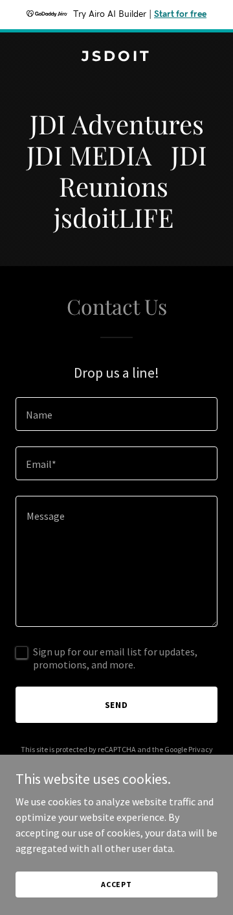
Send (117, 705)
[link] (116, 57)
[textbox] (116, 414)
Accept (116, 884)
